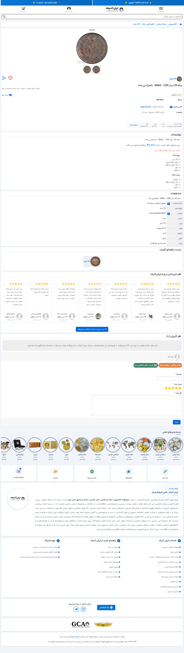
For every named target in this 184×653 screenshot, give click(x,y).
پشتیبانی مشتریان (173, 591)
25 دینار (87, 261)
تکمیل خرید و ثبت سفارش (109, 557)
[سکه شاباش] (82, 445)
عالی (166, 388)
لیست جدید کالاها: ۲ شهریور (138, 2)
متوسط (172, 388)
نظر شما (179, 393)
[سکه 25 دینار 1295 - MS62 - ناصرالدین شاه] (92, 48)
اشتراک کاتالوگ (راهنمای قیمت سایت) (45, 552)
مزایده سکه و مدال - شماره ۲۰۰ (46, 2)
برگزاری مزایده (174, 552)
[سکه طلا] (98, 445)
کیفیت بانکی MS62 (158, 145)
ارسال (176, 422)
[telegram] (76, 609)
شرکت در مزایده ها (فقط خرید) (108, 572)
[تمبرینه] (51, 445)
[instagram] (83, 609)
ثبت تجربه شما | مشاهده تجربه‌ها (91, 329)
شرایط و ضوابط (75, 637)
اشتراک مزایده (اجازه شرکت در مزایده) (45, 547)
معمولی (176, 388)
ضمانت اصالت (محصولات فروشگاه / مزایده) (164, 557)
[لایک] (10, 78)
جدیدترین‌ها (92, 478)
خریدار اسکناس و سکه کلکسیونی (168, 562)
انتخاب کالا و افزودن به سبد (109, 552)
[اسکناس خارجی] (113, 445)
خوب (169, 388)
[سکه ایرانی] (176, 445)
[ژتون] (66, 445)
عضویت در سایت (113, 547)
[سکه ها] (103, 624)
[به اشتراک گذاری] (4, 78)
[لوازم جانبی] (20, 445)
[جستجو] (4, 17)
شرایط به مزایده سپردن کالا (170, 577)
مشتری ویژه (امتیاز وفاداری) (170, 587)
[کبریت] (35, 445)
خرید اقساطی (174, 582)
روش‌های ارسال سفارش (111, 562)
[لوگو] (115, 9)
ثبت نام (165, 478)
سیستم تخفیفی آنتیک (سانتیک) (168, 572)
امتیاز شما (178, 384)
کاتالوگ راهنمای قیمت (171, 567)
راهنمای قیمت (19, 477)
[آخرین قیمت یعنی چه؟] (171, 107)
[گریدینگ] (80, 624)
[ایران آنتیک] (181, 24)
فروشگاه (129, 478)
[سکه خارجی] (129, 445)
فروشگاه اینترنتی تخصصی (170, 547)
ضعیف (179, 388)
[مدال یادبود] (145, 445)
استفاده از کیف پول (112, 577)
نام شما (179, 374)
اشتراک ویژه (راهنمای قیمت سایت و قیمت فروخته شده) (39, 557)
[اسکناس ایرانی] (160, 445)
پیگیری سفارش (113, 567)
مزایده (55, 478)
